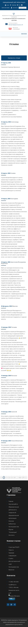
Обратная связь (5, 7)
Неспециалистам (14, 526)
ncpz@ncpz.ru (12, 584)
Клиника (11, 521)
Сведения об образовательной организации (14, 515)
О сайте (11, 558)
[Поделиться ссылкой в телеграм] (14, 604)
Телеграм (14, 5)
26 (20, 477)
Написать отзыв (14, 58)
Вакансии (11, 570)
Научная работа (13, 504)
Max (8, 5)
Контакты (15, 7)
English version (22, 7)
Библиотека (12, 524)
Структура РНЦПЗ (14, 547)
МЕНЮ (23, 34)
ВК (19, 5)
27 (23, 477)
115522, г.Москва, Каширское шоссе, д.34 (14, 590)
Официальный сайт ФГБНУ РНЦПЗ (14, 2)
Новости (11, 550)
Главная (11, 501)
